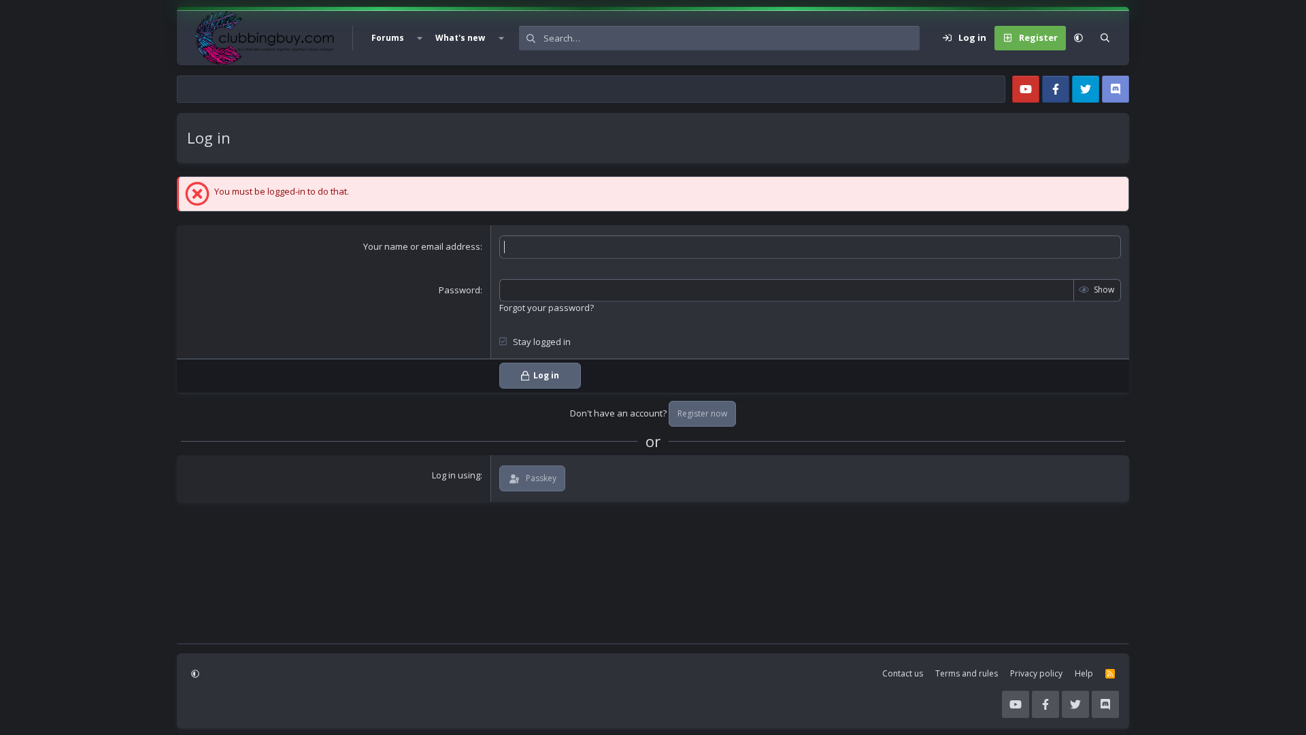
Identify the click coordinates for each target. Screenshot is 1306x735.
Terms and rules (966, 673)
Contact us (902, 673)
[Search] (1105, 38)
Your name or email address (421, 246)
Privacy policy (1036, 673)
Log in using (456, 475)
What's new (460, 38)
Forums (387, 38)
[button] (419, 38)
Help (1084, 673)
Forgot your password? (546, 307)
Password (459, 290)
